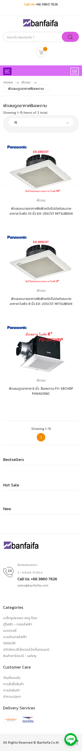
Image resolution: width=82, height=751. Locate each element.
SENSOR (9, 643)
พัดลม (25, 82)
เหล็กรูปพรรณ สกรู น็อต (20, 617)
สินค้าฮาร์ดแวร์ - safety (20, 655)
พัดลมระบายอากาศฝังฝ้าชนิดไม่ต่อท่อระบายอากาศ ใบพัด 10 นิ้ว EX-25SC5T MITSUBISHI (41, 211)
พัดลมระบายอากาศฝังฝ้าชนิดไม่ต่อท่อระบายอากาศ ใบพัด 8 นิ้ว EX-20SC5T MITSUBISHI (41, 301)
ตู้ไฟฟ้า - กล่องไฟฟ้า (17, 624)
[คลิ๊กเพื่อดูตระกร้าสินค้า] (41, 52)
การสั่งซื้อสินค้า (13, 683)
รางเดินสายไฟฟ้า (15, 636)
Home (8, 82)
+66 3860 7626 (46, 4)
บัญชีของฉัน (12, 677)
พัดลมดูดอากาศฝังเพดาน (26, 88)
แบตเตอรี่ (9, 630)
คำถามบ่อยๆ (12, 696)
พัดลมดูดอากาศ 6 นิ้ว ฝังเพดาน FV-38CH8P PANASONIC (41, 391)
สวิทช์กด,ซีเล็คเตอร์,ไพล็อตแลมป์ (26, 649)
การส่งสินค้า (11, 690)
